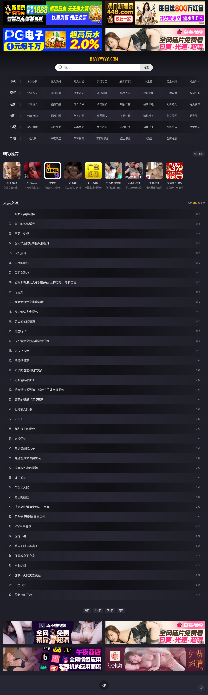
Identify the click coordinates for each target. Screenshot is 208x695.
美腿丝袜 (125, 115)
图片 (13, 115)
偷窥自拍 (32, 115)
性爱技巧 (195, 127)
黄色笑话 (172, 127)
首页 (87, 610)
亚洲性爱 (32, 104)
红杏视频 (125, 138)
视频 (13, 93)
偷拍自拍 (56, 104)
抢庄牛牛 (195, 81)
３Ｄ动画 (102, 93)
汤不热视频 (102, 138)
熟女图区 (172, 115)
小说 (13, 127)
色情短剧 (172, 138)
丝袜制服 (148, 93)
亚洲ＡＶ (32, 93)
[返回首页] (201, 688)
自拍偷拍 (56, 93)
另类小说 (148, 127)
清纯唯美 (148, 115)
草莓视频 (79, 138)
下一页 (110, 610)
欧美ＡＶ (79, 93)
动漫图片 (102, 115)
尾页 (121, 610)
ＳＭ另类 (195, 93)
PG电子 (32, 81)
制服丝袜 (125, 104)
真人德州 (56, 81)
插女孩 (32, 138)
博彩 (13, 81)
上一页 (98, 610)
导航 (13, 138)
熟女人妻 (125, 93)
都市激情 (32, 127)
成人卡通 (79, 104)
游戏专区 (102, 81)
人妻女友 (79, 127)
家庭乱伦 (56, 127)
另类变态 (195, 104)
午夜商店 (56, 138)
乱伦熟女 (172, 104)
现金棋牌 (172, 81)
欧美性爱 (102, 104)
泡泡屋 (148, 138)
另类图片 (195, 115)
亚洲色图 (56, 115)
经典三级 (148, 104)
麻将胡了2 (125, 81)
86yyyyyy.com (104, 59)
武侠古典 (102, 127)
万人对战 (79, 81)
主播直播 (172, 93)
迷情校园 (125, 127)
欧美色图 (79, 115)
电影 (13, 104)
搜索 (146, 67)
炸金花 (148, 81)
